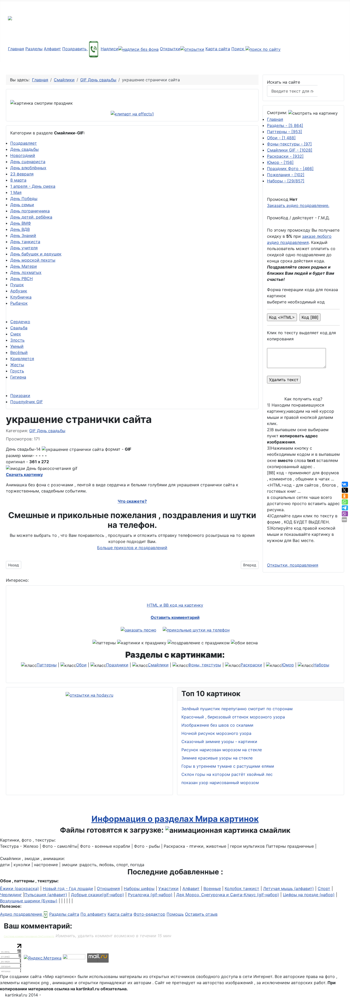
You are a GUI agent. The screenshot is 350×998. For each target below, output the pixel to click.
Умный (17, 346)
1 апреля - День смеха (32, 186)
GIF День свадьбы (47, 430)
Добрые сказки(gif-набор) (97, 894)
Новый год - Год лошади (68, 888)
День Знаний (23, 235)
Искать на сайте (283, 82)
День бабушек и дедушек (35, 253)
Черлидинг (11, 894)
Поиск (238, 48)
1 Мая (16, 192)
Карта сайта (217, 48)
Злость (17, 340)
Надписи (109, 48)
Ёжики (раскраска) (19, 888)
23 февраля (22, 173)
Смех (15, 334)
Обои (281, 137)
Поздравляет (23, 143)
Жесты (17, 364)
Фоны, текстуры (204, 664)
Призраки (20, 395)
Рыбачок (19, 303)
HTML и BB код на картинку (175, 605)
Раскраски (285, 156)
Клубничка (21, 297)
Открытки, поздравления (292, 565)
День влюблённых (28, 167)
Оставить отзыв (201, 914)
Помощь (175, 914)
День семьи (22, 204)
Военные (212, 888)
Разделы (34, 48)
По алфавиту (93, 914)
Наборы (285, 180)
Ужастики (168, 888)
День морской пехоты (32, 260)
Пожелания (285, 174)
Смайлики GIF (289, 150)
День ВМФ (20, 223)
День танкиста (25, 241)
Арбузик (18, 290)
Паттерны (284, 131)
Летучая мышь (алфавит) (288, 888)
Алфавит (52, 48)
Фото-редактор (149, 914)
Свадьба (18, 327)
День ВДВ (20, 229)
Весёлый (19, 352)
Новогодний (22, 155)
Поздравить (75, 48)
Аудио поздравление (21, 914)
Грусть (17, 370)
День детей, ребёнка (31, 217)
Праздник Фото (290, 168)
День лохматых (26, 272)
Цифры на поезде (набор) (309, 894)
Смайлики (158, 664)
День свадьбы (24, 149)
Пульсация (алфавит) (45, 894)
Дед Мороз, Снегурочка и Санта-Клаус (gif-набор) (227, 894)
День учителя (24, 247)
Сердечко (20, 321)
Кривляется (22, 358)
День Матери (23, 266)
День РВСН (21, 278)
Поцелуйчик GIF (26, 401)
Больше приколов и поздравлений (132, 547)
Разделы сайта (64, 914)
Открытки (170, 48)
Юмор (280, 162)
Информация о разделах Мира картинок (175, 819)
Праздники (117, 664)
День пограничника (30, 210)
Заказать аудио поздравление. (298, 205)
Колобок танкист (242, 888)
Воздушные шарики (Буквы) (28, 900)
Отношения (108, 888)
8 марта (18, 180)
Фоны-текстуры (289, 143)
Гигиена (18, 377)
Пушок (17, 284)
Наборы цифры (139, 888)
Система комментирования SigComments (29, 936)
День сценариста (27, 161)
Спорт (324, 888)
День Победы (23, 198)
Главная (16, 48)
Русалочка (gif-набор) (150, 894)
